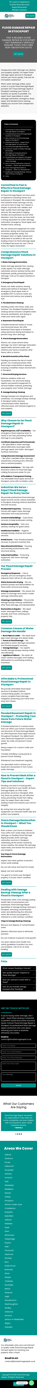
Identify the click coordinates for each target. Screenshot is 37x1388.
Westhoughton (11, 1304)
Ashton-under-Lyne (13, 1204)
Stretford (9, 1158)
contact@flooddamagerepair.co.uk (16, 1039)
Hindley (8, 1308)
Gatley (8, 1197)
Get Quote (30, 16)
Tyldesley (9, 1281)
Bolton (7, 1289)
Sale (6, 1181)
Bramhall (9, 1269)
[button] (15, 1134)
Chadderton (10, 1208)
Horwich (8, 1315)
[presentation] (18, 1132)
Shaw (7, 1273)
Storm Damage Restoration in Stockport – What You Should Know (17, 169)
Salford (8, 1154)
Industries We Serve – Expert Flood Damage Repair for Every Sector (17, 143)
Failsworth (9, 1166)
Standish (8, 1327)
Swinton (8, 1174)
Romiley (8, 1258)
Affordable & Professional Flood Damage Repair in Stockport (16, 154)
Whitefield (9, 1185)
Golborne (9, 1311)
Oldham (8, 1220)
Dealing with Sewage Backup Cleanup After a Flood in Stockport (18, 173)
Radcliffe (9, 1212)
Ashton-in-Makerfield (14, 1319)
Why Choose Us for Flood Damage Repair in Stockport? (17, 139)
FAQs (7, 176)
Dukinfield (9, 1216)
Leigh (7, 1296)
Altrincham (9, 1235)
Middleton (9, 1189)
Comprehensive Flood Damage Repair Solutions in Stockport (18, 135)
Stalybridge (10, 1239)
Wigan (7, 1323)
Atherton (8, 1292)
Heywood (9, 1254)
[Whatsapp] (31, 1383)
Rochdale (9, 1285)
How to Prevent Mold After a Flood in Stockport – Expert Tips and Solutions (18, 164)
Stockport (9, 1200)
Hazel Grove (10, 1266)
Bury (7, 1262)
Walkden (8, 1223)
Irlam (7, 1231)
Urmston (8, 1177)
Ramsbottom (10, 1300)
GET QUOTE (18, 54)
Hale (7, 1246)
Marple (8, 1277)
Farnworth (9, 1250)
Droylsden (9, 1170)
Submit (18, 1085)
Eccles (7, 1162)
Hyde (7, 1227)
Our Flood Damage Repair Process (17, 147)
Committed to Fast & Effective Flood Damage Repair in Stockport (18, 131)
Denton (8, 1193)
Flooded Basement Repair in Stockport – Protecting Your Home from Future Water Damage (18, 159)
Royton (8, 1243)
